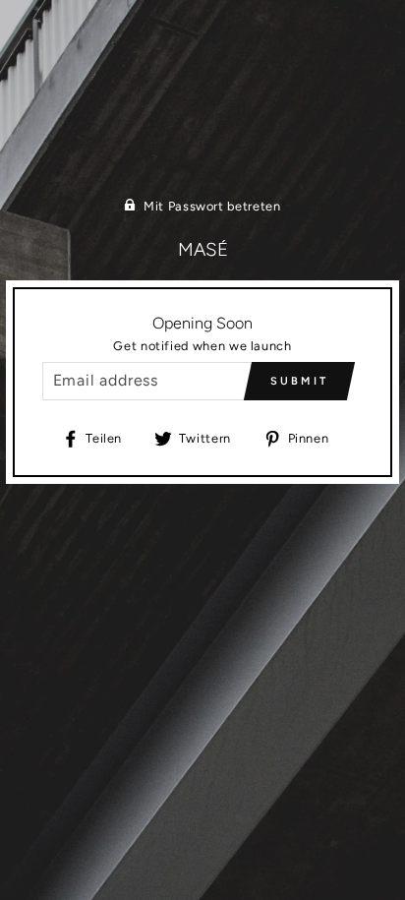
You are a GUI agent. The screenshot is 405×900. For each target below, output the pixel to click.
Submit (299, 381)
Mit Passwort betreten (212, 206)
